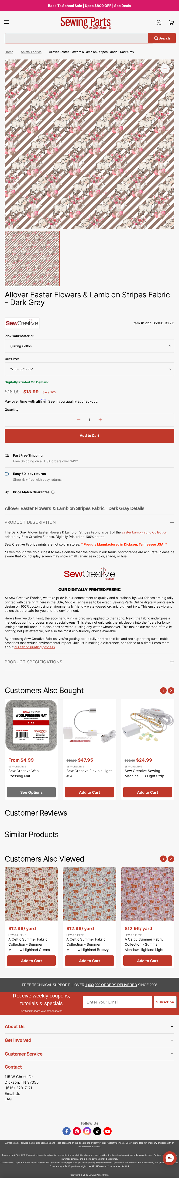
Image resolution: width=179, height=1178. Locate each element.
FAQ (8, 1099)
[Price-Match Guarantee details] (53, 492)
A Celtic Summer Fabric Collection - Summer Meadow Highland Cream (29, 944)
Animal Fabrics (31, 52)
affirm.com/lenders (143, 1155)
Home (9, 52)
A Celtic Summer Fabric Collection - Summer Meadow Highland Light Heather (144, 947)
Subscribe (165, 1002)
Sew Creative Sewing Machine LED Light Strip (144, 773)
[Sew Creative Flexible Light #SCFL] (89, 749)
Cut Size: (12, 359)
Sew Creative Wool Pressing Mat (24, 773)
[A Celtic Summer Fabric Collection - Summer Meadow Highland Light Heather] (147, 917)
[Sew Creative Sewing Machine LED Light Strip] (147, 749)
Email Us (12, 1093)
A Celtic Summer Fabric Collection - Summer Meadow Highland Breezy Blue (87, 947)
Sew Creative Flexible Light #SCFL (89, 773)
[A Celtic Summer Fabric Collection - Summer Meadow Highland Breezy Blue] (89, 917)
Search (164, 38)
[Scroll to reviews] (89, 312)
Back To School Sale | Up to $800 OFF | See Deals (89, 5)
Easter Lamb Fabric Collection (144, 532)
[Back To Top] (172, 1171)
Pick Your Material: (19, 336)
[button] (6, 22)
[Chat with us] (158, 22)
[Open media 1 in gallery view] (165, 68)
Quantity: (12, 409)
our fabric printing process (34, 647)
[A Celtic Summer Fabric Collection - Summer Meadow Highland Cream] (31, 917)
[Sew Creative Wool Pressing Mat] (31, 749)
